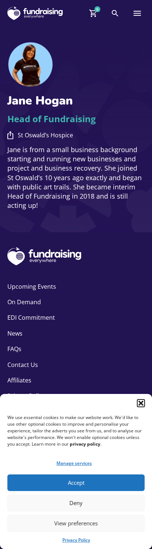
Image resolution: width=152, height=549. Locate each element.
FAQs (14, 349)
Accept (76, 482)
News (15, 333)
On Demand (24, 302)
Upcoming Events (31, 286)
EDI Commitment (31, 317)
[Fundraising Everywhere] (35, 13)
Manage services (74, 463)
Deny (76, 503)
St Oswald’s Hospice (45, 135)
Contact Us (22, 365)
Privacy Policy (76, 540)
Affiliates (19, 380)
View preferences (76, 523)
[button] (141, 403)
